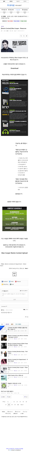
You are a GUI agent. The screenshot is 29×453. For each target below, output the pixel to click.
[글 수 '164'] (2, 324)
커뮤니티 (5, 9)
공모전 (7, 324)
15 (23, 401)
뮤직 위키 (11, 9)
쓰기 (26, 397)
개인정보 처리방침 (19, 448)
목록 (4, 397)
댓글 (27, 317)
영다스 (2, 310)
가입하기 (18, 1)
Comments (4, 306)
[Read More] (14, 338)
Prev (4, 401)
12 (14, 401)
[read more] (14, 330)
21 (18, 404)
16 (26, 401)
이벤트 (4, 16)
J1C (1, 30)
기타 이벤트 (18, 324)
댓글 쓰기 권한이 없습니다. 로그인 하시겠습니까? (13, 294)
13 (17, 401)
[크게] (21, 36)
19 (11, 404)
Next (22, 404)
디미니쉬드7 (18, 5)
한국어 (25, 1)
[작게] (23, 36)
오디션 (11, 5)
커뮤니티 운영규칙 (10, 448)
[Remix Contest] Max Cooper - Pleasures (13, 28)
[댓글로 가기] (26, 36)
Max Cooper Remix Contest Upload (14, 253)
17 (5, 404)
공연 (12, 324)
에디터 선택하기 (24, 290)
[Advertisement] (14, 433)
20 (15, 404)
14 (20, 401)
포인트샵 (25, 9)
